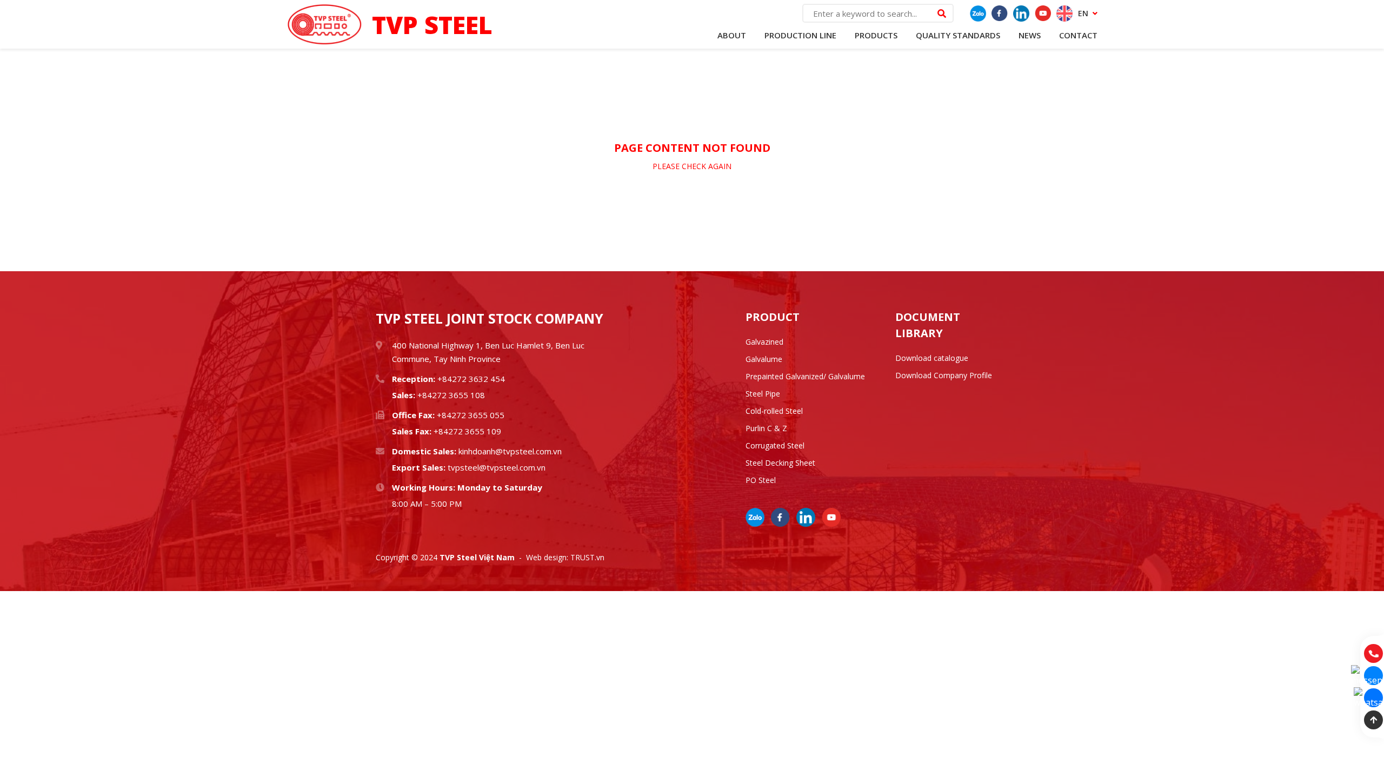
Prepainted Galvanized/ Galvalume (805, 376)
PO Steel (761, 480)
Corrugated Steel (775, 445)
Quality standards (958, 35)
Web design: (547, 557)
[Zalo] (978, 13)
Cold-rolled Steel (774, 411)
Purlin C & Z (766, 428)
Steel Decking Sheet (780, 463)
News (1030, 35)
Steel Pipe (763, 393)
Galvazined (764, 342)
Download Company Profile (943, 375)
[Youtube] (1043, 13)
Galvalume (764, 359)
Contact (1078, 35)
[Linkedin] (1021, 13)
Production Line (800, 35)
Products (876, 35)
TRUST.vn (587, 557)
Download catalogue (931, 358)
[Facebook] (1000, 13)
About (731, 35)
